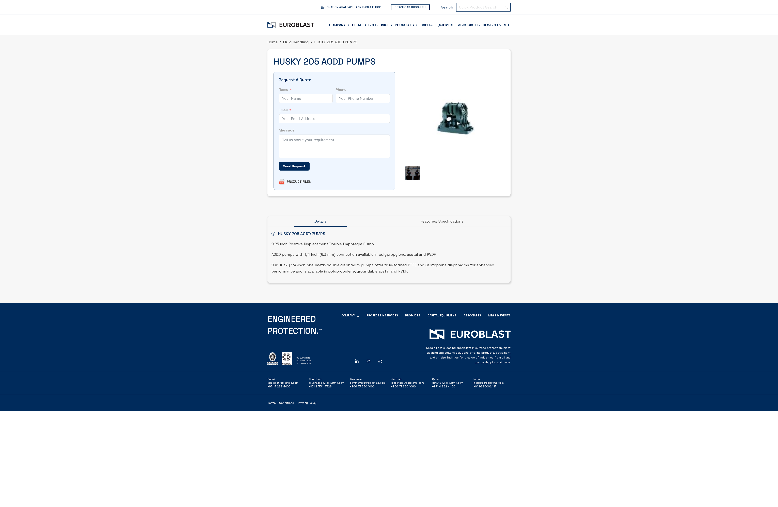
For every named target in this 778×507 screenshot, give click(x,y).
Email (283, 110)
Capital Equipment (437, 24)
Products (404, 24)
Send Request (294, 166)
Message (286, 130)
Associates (469, 24)
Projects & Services (372, 24)
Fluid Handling (296, 42)
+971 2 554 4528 (320, 386)
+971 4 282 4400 (279, 386)
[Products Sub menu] (416, 25)
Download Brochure (410, 7)
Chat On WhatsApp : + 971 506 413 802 (354, 7)
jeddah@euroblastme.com (407, 382)
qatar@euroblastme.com (447, 382)
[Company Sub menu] (348, 25)
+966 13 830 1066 (362, 386)
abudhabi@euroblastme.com (326, 382)
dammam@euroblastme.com (368, 382)
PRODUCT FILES (299, 181)
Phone (341, 89)
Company (337, 24)
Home (272, 42)
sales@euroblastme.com (282, 382)
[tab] (320, 221)
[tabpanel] (389, 255)
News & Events (497, 24)
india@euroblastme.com (488, 382)
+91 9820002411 (484, 386)
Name (283, 89)
